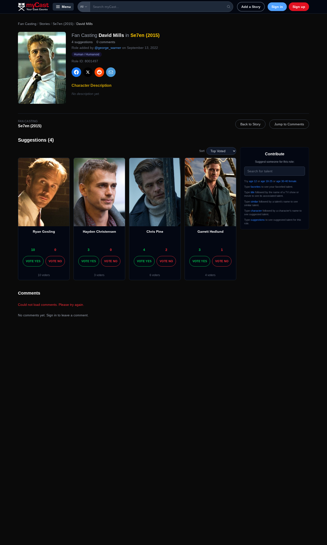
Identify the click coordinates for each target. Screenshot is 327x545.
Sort (201, 151)
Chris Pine (155, 231)
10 (33, 250)
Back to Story (250, 124)
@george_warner (108, 48)
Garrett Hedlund (210, 231)
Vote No (55, 261)
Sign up (299, 7)
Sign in (277, 7)
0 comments (105, 42)
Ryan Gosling (44, 231)
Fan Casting (27, 24)
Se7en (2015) (63, 24)
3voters (99, 275)
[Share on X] (88, 72)
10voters (44, 275)
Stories (44, 24)
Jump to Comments (289, 124)
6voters (155, 275)
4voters (210, 275)
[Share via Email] (111, 72)
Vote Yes (33, 261)
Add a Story (250, 7)
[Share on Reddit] (99, 72)
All (82, 6)
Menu (66, 7)
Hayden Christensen (99, 231)
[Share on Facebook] (76, 72)
